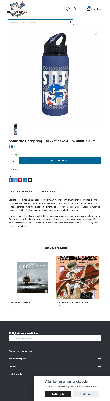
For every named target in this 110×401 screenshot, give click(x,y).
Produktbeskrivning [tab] (21, 191)
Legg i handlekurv (62, 161)
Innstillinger (85, 394)
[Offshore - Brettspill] (32, 277)
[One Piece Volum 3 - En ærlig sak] (77, 277)
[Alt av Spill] (17, 9)
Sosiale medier (16, 374)
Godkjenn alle (58, 394)
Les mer (12, 366)
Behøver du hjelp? (17, 358)
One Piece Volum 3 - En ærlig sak (72, 302)
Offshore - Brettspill (21, 302)
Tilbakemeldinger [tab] (48, 191)
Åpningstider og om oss (20, 350)
